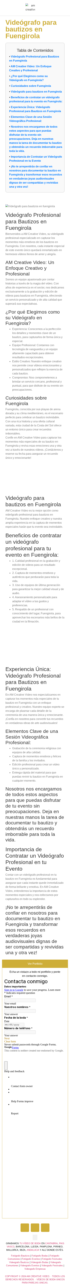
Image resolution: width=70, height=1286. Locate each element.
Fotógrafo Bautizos (20, 1255)
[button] (38, 8)
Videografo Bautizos (19, 1262)
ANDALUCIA (33, 1250)
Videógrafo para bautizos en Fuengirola (36, 91)
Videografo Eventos (30, 1265)
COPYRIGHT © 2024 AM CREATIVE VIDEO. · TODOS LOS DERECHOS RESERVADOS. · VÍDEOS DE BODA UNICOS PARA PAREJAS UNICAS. (35, 1279)
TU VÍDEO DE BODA (30, 1243)
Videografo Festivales (52, 1265)
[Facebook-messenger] (45, 1227)
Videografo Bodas (39, 1262)
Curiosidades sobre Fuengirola (31, 85)
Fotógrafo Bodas (40, 1255)
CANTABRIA (51, 1243)
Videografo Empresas (35, 1269)
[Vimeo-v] (25, 1227)
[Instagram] (35, 1227)
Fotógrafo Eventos (31, 1259)
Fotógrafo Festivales (52, 1259)
